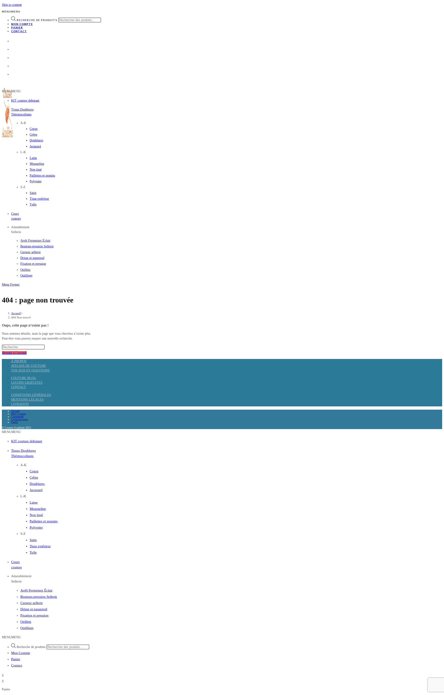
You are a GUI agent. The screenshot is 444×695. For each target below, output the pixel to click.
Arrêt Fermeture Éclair (35, 240)
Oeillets (25, 269)
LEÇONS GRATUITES (27, 382)
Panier (17, 27)
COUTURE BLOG (23, 378)
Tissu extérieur (39, 198)
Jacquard (35, 146)
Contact (19, 31)
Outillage (26, 275)
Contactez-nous (19, 419)
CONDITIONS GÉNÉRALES (31, 395)
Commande (17, 416)
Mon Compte (22, 24)
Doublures (36, 140)
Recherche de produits (37, 20)
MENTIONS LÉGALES (27, 399)
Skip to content (12, 4)
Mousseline (37, 163)
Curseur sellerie (30, 252)
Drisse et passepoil (32, 258)
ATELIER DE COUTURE (28, 366)
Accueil (15, 411)
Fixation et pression (33, 263)
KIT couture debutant (25, 100)
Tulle (33, 204)
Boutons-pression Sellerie (37, 246)
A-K (23, 123)
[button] (11, 11)
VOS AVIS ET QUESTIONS (30, 370)
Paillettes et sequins (42, 175)
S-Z (22, 187)
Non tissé (36, 169)
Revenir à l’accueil (14, 353)
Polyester (36, 181)
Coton (33, 129)
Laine (33, 158)
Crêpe (33, 134)
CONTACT (18, 387)
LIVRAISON (20, 404)
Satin (33, 193)
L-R (23, 152)
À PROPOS (19, 361)
